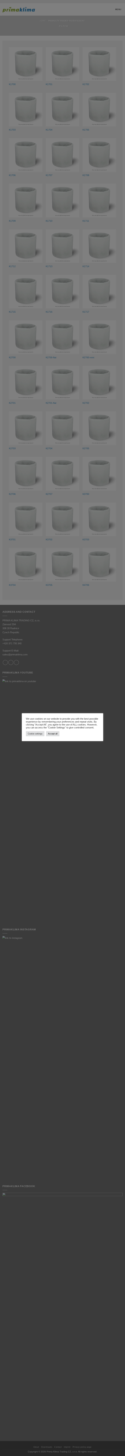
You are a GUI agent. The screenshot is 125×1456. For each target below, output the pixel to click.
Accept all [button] (52, 733)
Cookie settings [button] (35, 733)
